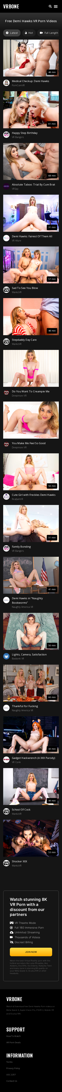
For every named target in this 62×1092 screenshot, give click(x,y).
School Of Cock (21, 809)
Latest (14, 32)
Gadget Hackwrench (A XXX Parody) (33, 758)
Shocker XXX (19, 861)
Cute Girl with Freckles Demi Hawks (33, 495)
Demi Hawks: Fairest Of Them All (32, 236)
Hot (30, 32)
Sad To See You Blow (25, 288)
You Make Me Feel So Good (29, 443)
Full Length (51, 32)
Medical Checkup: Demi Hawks (30, 81)
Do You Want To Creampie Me (30, 391)
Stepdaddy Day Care (24, 340)
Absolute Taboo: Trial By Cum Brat (33, 184)
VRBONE (11, 6)
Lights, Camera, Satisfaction (29, 654)
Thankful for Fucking (25, 706)
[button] (50, 6)
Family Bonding (21, 546)
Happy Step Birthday (25, 133)
